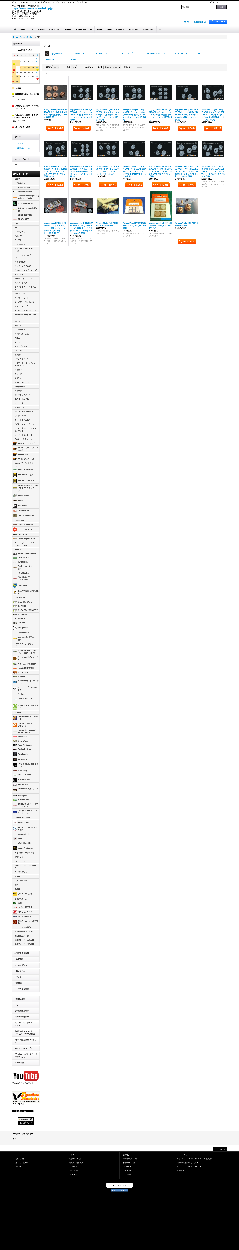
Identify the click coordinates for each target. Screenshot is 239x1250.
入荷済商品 (73, 1166)
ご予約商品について (23, 1011)
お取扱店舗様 (20, 999)
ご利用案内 (19, 959)
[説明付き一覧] (140, 67)
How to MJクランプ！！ (24, 1048)
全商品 (17, 179)
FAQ (16, 1005)
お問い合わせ (20, 971)
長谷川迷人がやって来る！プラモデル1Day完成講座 (25, 1032)
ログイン (186, 22)
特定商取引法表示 (22, 953)
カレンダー (127, 1174)
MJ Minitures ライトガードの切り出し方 (26, 1055)
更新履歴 (18, 983)
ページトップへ (221, 1149)
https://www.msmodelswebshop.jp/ (32, 8)
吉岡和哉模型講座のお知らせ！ (25, 1041)
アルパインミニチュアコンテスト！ (25, 1024)
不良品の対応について (24, 1017)
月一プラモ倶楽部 (22, 989)
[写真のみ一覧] (134, 67)
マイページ (19, 1166)
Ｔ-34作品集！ (20, 1063)
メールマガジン (21, 965)
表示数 (49, 67)
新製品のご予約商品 (76, 1163)
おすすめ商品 (73, 1170)
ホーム (17, 1155)
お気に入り (19, 977)
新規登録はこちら (200, 22)
